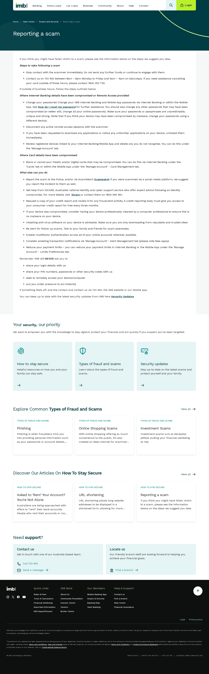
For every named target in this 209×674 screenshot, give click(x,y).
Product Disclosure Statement (145, 644)
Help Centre (29, 22)
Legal (182, 619)
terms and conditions (38, 644)
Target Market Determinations (54, 647)
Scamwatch (101, 179)
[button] (37, 5)
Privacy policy (195, 619)
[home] (21, 5)
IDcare (76, 194)
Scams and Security (48, 22)
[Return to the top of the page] (197, 591)
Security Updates (122, 296)
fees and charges (55, 644)
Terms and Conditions (120, 644)
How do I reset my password (57, 106)
